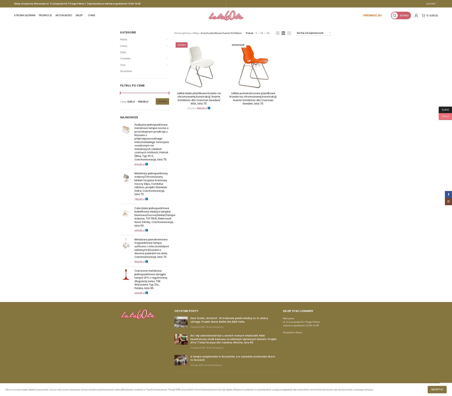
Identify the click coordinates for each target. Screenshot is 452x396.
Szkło (123, 52)
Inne (122, 64)
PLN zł (444, 116)
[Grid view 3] (283, 33)
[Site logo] (226, 15)
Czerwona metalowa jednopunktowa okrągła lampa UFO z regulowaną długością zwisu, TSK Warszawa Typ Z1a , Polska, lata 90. (150, 279)
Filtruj (162, 101)
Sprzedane (126, 70)
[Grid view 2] (277, 33)
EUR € (444, 109)
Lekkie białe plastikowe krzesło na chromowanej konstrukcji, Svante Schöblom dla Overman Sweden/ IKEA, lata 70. (199, 98)
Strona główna (182, 32)
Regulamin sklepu (292, 332)
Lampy (123, 45)
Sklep (196, 32)
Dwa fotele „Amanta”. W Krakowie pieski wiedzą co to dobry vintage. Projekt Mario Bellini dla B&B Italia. (229, 320)
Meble (123, 39)
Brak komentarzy (215, 327)
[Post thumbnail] (181, 322)
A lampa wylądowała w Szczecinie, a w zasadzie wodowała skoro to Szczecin (232, 358)
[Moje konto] (416, 15)
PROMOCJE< (373, 15)
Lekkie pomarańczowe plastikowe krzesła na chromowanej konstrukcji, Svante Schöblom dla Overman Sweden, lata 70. (253, 98)
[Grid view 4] (289, 33)
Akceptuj (437, 389)
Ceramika (125, 58)
